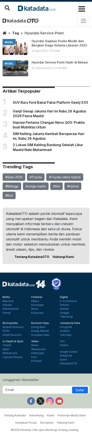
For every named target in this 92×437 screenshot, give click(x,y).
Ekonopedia (10, 323)
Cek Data (65, 335)
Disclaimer (46, 422)
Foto (34, 357)
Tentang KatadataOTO (32, 257)
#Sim (56, 186)
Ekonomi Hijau (40, 323)
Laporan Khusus (13, 357)
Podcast (36, 360)
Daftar (80, 390)
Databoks (66, 355)
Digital (64, 297)
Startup (64, 308)
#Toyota (36, 177)
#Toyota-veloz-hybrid (64, 177)
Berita (6, 297)
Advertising (36, 415)
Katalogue (37, 353)
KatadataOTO (68, 363)
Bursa (34, 308)
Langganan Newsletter (21, 380)
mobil (9, 42)
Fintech (64, 304)
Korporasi (37, 312)
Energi (6, 312)
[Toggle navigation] (83, 21)
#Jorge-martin (36, 186)
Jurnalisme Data (70, 323)
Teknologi (66, 316)
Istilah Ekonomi (12, 335)
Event (63, 359)
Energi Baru (38, 327)
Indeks (64, 345)
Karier (50, 415)
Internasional (11, 308)
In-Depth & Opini (13, 341)
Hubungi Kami (63, 257)
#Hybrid (73, 186)
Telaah (7, 345)
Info (62, 341)
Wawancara (10, 353)
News (35, 345)
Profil (6, 330)
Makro (35, 301)
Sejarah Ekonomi (13, 327)
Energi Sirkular (40, 330)
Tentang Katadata (15, 415)
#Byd (9, 195)
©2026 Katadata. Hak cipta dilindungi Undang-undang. (45, 429)
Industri (7, 304)
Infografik (66, 327)
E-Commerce (68, 301)
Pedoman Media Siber (72, 415)
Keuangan (37, 304)
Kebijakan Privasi (26, 422)
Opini (6, 349)
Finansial (36, 297)
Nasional (8, 301)
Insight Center (68, 351)
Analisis (65, 330)
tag (15, 33)
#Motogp (11, 186)
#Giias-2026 (13, 177)
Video (35, 341)
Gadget (64, 312)
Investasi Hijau (40, 335)
